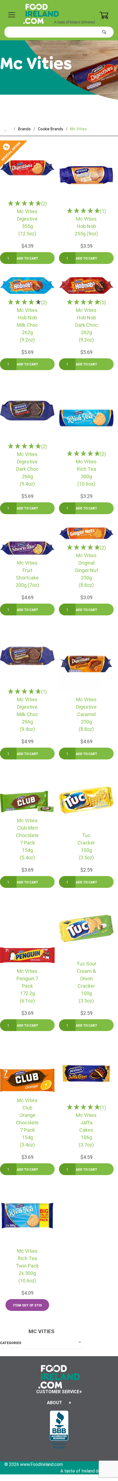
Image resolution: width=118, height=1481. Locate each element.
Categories (10, 1343)
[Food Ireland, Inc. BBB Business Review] (59, 1430)
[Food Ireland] (59, 13)
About (54, 1402)
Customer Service (57, 1391)
